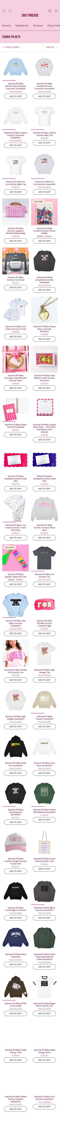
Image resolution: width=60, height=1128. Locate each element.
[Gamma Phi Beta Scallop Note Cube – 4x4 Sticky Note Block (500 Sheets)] (44, 408)
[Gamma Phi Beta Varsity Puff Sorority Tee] (15, 653)
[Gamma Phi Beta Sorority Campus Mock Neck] (44, 508)
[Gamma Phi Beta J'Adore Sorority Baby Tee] (44, 116)
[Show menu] (4, 10)
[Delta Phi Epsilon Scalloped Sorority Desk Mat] (44, 459)
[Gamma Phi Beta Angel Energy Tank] (15, 1033)
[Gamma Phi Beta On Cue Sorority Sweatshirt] (44, 165)
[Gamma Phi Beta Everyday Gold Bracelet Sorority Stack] (15, 359)
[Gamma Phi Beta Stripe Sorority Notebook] (15, 408)
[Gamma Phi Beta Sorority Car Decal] (15, 261)
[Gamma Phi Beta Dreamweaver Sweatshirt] (15, 793)
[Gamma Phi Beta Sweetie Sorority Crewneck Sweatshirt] (44, 67)
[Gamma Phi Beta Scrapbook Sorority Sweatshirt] (44, 261)
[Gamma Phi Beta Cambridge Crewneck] (15, 891)
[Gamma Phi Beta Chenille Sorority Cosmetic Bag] (44, 604)
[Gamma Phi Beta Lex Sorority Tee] (44, 558)
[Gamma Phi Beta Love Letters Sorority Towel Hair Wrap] (15, 508)
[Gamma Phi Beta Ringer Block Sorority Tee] (44, 987)
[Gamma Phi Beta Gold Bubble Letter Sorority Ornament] (44, 359)
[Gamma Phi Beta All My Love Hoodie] (15, 987)
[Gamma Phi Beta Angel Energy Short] (44, 1033)
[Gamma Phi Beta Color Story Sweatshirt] (44, 746)
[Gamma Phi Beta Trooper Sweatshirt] (44, 700)
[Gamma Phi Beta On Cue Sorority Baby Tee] (15, 165)
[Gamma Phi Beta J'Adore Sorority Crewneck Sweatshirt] (15, 116)
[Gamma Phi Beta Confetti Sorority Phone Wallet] (44, 212)
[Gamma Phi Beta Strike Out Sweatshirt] (15, 746)
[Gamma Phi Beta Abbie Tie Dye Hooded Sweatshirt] (15, 1080)
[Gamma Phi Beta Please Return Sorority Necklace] (44, 310)
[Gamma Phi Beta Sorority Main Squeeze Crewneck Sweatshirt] (15, 67)
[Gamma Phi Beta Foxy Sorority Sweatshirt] (44, 1080)
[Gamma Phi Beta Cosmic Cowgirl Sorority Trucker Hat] (15, 842)
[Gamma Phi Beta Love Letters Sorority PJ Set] (15, 310)
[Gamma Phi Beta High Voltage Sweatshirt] (15, 700)
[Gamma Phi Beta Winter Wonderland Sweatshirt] (44, 793)
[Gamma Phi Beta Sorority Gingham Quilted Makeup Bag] (15, 212)
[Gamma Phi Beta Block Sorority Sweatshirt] (44, 891)
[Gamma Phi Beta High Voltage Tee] (44, 653)
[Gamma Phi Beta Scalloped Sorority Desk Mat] (15, 459)
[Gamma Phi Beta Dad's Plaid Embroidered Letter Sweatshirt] (44, 938)
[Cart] (56, 10)
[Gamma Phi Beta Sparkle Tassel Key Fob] (15, 558)
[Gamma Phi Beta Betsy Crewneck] (15, 938)
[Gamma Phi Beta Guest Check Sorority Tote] (44, 842)
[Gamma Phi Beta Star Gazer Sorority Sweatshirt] (15, 604)
